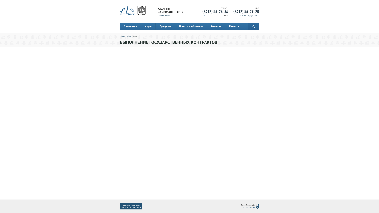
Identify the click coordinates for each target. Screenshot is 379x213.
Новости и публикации (191, 26)
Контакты (234, 26)
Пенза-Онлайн (249, 208)
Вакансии (216, 26)
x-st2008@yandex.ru (250, 15)
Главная (122, 37)
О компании (130, 26)
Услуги (148, 26)
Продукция (165, 26)
